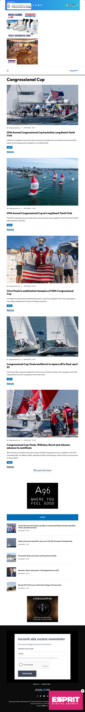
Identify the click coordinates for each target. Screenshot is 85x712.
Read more (10, 151)
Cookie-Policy (45, 684)
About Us (36, 684)
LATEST (42, 517)
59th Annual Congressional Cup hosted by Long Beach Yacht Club (41, 134)
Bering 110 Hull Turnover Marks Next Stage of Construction (40, 585)
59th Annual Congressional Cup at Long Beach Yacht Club (39, 213)
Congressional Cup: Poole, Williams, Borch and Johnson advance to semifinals (38, 446)
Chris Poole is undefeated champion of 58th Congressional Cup (40, 292)
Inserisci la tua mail (25, 649)
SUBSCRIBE (27, 673)
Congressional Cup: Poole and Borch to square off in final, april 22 (42, 366)
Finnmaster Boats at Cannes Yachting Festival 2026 (37, 556)
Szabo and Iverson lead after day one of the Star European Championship (45, 541)
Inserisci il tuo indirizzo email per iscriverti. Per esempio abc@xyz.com (37, 658)
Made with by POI (42, 706)
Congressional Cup (14, 128)
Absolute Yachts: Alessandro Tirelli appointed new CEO (38, 570)
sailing (9, 147)
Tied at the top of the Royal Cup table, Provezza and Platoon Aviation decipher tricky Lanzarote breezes (47, 527)
